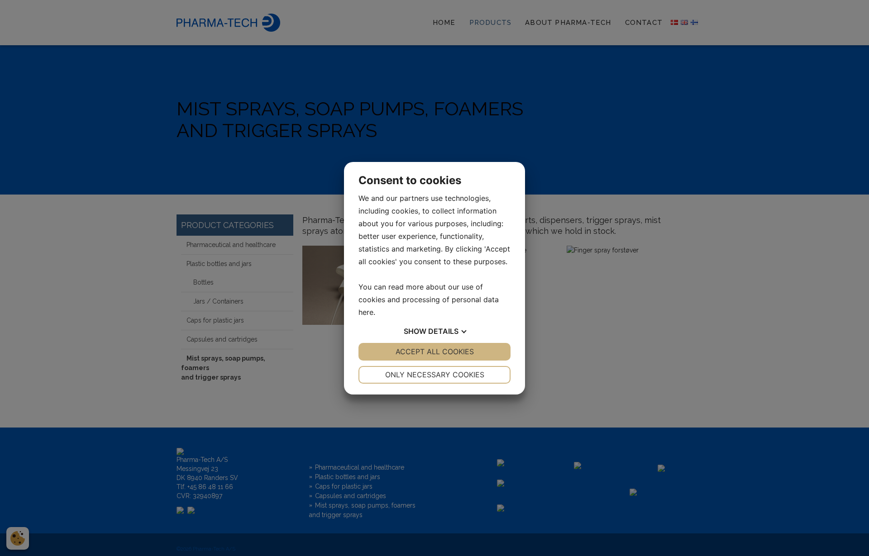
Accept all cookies (435, 351)
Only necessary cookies (434, 374)
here (365, 312)
